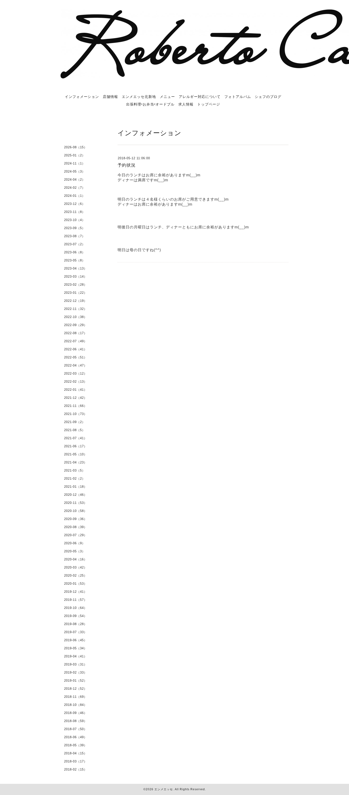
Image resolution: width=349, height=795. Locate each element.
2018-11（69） (75, 697)
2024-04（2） (74, 179)
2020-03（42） (75, 567)
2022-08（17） (75, 333)
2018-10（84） (75, 705)
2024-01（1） (74, 196)
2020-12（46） (75, 494)
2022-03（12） (75, 373)
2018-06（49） (75, 737)
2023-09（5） (74, 228)
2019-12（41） (75, 591)
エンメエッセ (163, 789)
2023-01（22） (75, 292)
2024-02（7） (74, 187)
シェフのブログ (268, 96)
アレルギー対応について (200, 96)
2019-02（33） (75, 672)
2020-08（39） (75, 527)
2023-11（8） (74, 212)
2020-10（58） (75, 511)
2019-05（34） (75, 648)
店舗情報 (110, 96)
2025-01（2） (74, 155)
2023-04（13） (75, 268)
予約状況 (127, 165)
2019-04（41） (75, 656)
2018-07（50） (75, 729)
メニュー (167, 96)
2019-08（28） (75, 624)
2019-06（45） (75, 640)
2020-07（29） (75, 535)
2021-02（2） (74, 478)
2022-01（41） (75, 389)
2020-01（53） (75, 583)
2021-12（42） (75, 398)
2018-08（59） (75, 721)
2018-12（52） (75, 688)
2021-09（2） (74, 422)
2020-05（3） (74, 551)
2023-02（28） (75, 284)
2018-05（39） (75, 745)
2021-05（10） (75, 454)
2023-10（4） (74, 220)
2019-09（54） (75, 616)
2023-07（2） (74, 244)
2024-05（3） (74, 171)
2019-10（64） (75, 608)
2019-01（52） (75, 680)
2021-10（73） (75, 414)
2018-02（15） (75, 769)
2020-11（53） (75, 503)
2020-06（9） (74, 543)
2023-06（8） (74, 252)
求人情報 (185, 104)
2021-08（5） (74, 430)
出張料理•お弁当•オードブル (150, 104)
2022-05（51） (75, 357)
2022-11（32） (75, 309)
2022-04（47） (75, 365)
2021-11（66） (75, 406)
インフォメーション (82, 96)
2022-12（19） (75, 301)
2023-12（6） (74, 204)
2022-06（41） (75, 349)
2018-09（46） (75, 713)
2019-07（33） (75, 632)
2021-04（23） (75, 462)
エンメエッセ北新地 (139, 96)
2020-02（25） (75, 575)
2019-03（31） (75, 664)
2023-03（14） (75, 276)
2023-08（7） (74, 236)
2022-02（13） (75, 381)
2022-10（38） (75, 317)
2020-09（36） (75, 519)
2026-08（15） (75, 147)
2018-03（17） (75, 761)
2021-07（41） (75, 438)
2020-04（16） (75, 559)
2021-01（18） (75, 486)
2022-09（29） (75, 325)
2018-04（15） (75, 753)
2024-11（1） (74, 163)
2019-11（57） (75, 600)
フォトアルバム (237, 96)
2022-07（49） (75, 341)
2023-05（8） (74, 260)
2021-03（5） (74, 470)
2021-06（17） (75, 446)
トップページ (208, 104)
